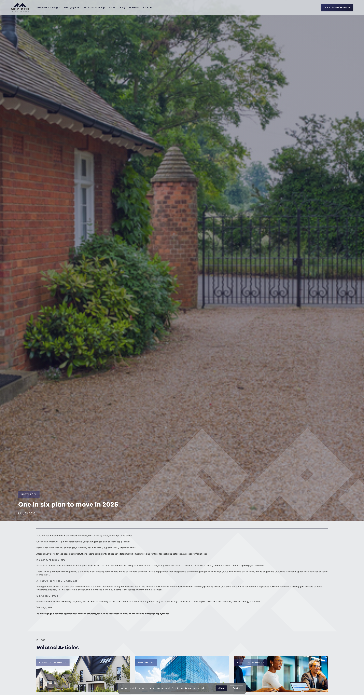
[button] (48, 8)
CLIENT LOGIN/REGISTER (337, 7)
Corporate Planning (94, 7)
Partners (134, 7)
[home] (20, 7)
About (112, 7)
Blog (122, 7)
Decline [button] (236, 688)
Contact (148, 7)
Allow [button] (221, 688)
